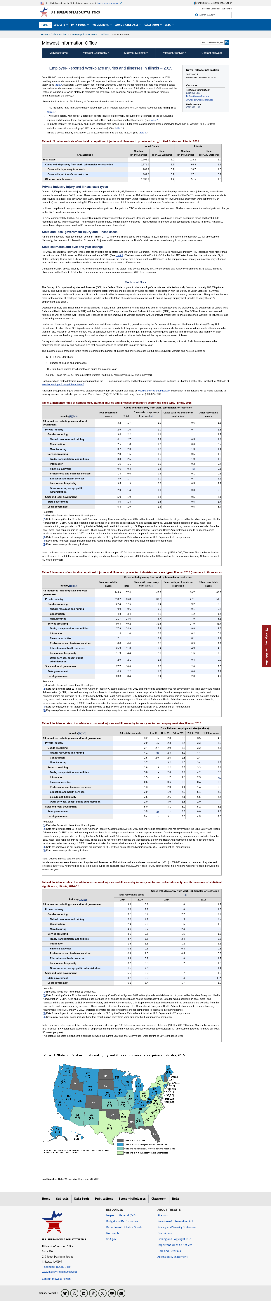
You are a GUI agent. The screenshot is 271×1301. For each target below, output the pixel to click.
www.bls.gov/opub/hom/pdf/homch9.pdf (63, 384)
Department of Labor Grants (124, 1227)
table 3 (118, 128)
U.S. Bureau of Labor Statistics (75, 12)
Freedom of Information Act (175, 1221)
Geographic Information (85, 34)
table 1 (51, 112)
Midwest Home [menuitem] (58, 52)
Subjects (62, 1199)
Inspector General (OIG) (121, 1215)
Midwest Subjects (135, 52)
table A (58, 84)
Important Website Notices (174, 1245)
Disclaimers (164, 1233)
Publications (104, 1199)
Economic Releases (132, 1199)
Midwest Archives (173, 52)
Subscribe (227, 8)
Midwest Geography (95, 52)
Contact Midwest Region (56, 1278)
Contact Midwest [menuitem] (211, 52)
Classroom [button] (151, 24)
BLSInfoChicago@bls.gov (197, 96)
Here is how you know (108, 2)
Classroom (158, 1199)
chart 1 (119, 255)
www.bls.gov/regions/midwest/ (154, 390)
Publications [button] (100, 24)
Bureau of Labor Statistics (55, 34)
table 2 (154, 120)
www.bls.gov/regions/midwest (199, 100)
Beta (175, 1199)
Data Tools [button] (78, 24)
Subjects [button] (59, 24)
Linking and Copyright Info (174, 1239)
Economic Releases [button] (126, 24)
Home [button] (44, 24)
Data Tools (81, 1199)
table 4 (142, 132)
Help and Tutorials (169, 1251)
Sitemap (162, 1215)
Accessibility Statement (172, 1256)
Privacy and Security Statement (177, 1227)
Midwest (105, 34)
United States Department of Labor (214, 2)
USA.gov (111, 1239)
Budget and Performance (122, 1221)
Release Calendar (211, 8)
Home (46, 1199)
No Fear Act (113, 1233)
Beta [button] (168, 24)
